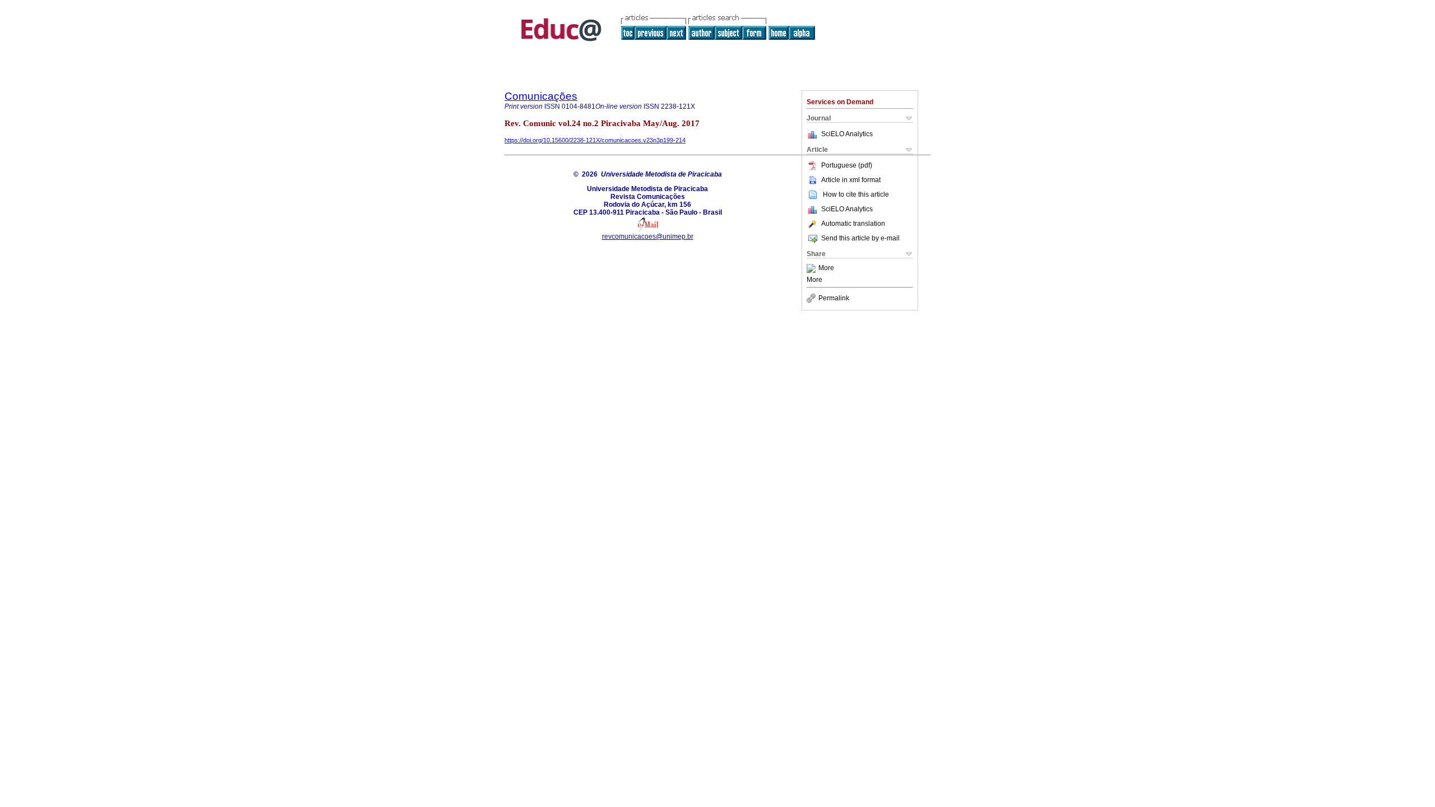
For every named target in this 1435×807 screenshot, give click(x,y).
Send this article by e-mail (860, 238)
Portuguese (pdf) (846, 165)
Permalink (833, 298)
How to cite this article (856, 194)
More (826, 268)
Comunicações (540, 96)
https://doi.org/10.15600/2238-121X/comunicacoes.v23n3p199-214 (595, 140)
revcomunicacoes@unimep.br (647, 236)
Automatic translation (853, 224)
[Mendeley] (812, 268)
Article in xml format (851, 180)
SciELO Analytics (847, 134)
